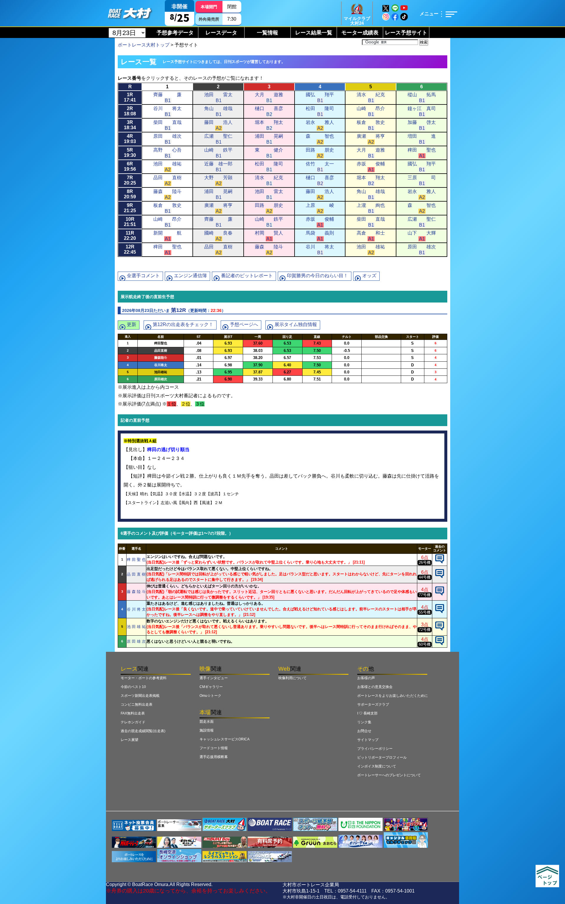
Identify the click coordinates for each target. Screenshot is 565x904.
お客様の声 (366, 678)
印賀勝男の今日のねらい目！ (317, 275)
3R (130, 125)
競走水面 (207, 721)
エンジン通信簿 (190, 275)
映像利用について (292, 678)
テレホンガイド (133, 722)
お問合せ (364, 731)
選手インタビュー (214, 678)
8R (130, 194)
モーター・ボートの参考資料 (144, 678)
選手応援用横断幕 (214, 757)
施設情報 (207, 730)
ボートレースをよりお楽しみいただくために (392, 696)
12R (130, 249)
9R (130, 208)
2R (130, 111)
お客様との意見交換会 (375, 687)
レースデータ (221, 33)
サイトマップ (367, 740)
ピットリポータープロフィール (382, 757)
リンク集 (364, 722)
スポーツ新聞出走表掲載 (140, 696)
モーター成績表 (359, 33)
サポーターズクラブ (373, 704)
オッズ (369, 275)
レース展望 (129, 740)
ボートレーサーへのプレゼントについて (389, 775)
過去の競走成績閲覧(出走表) (143, 731)
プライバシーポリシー (375, 749)
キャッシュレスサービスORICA (225, 739)
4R (130, 139)
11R (130, 235)
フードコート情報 (214, 748)
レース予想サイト (406, 33)
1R (130, 97)
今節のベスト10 (133, 687)
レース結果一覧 (313, 33)
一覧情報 (267, 33)
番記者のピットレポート (247, 275)
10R (130, 222)
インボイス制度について (376, 766)
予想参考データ (175, 33)
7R (130, 180)
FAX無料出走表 (133, 713)
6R (130, 166)
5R (130, 152)
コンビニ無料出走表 (136, 704)
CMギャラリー (211, 687)
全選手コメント (143, 275)
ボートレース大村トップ (144, 44)
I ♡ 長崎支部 (367, 713)
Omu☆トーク (210, 696)
